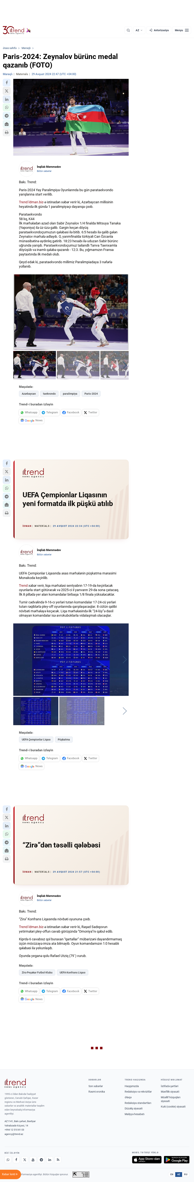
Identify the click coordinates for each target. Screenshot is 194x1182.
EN (171, 1174)
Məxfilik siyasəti (170, 1091)
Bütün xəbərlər (44, 171)
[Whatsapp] (8, 1159)
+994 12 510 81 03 (14, 1129)
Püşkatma (64, 739)
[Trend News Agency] (15, 1083)
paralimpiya (70, 393)
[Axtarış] (128, 30)
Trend (23, 202)
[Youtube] (33, 1159)
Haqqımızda (132, 1086)
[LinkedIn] (49, 1159)
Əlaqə (128, 1097)
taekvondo (49, 393)
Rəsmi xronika (96, 1091)
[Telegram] (41, 1159)
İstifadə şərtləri (169, 1086)
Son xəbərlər (95, 1086)
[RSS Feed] (58, 1159)
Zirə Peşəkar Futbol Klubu (37, 972)
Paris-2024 (91, 393)
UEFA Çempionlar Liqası (36, 739)
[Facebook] (16, 1159)
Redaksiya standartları (138, 1102)
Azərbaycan (29, 393)
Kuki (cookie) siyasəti (173, 1106)
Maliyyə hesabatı (134, 1114)
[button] (6, 82)
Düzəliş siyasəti (133, 1108)
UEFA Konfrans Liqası (72, 972)
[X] (24, 1159)
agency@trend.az (14, 1134)
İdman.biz (35, 202)
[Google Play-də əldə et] (176, 1159)
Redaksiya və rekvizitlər (138, 1091)
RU (185, 1174)
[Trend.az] (17, 30)
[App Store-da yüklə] (147, 1159)
